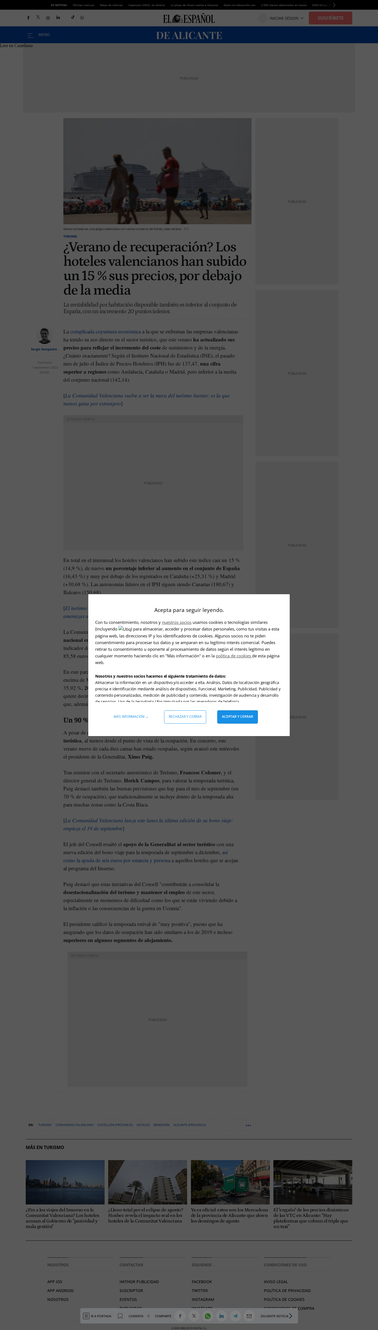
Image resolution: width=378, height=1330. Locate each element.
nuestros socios (176, 622)
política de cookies (234, 655)
